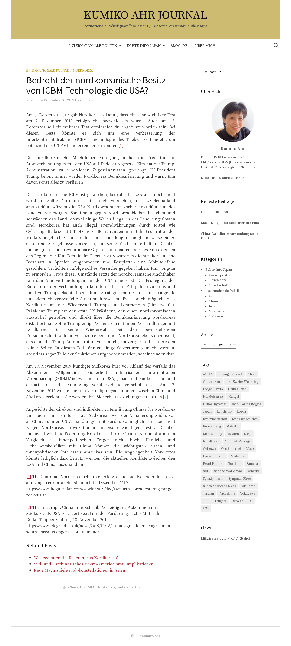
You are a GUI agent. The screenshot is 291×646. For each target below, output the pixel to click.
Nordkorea (83, 70)
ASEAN (208, 374)
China (73, 587)
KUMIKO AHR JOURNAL (145, 15)
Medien (233, 434)
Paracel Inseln (214, 456)
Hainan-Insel (237, 389)
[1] (121, 145)
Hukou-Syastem (215, 404)
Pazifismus (238, 456)
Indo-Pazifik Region (247, 404)
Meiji (247, 434)
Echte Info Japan (144, 45)
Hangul (233, 396)
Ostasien (216, 316)
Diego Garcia (213, 389)
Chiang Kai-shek (230, 374)
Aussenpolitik (219, 275)
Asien (213, 296)
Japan (213, 306)
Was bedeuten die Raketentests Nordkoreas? (76, 557)
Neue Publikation (214, 212)
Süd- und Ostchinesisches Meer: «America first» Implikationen (94, 564)
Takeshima (227, 493)
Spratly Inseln (213, 478)
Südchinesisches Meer (219, 486)
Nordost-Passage (238, 441)
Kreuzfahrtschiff (215, 419)
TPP (206, 501)
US (137, 587)
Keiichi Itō (224, 411)
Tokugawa (247, 493)
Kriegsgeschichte (245, 419)
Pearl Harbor (213, 464)
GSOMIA (87, 587)
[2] (165, 396)
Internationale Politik (93, 45)
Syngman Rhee (240, 478)
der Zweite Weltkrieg (242, 382)
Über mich (205, 45)
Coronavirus (212, 382)
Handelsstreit (213, 396)
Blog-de (179, 45)
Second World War (228, 471)
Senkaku (253, 471)
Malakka (232, 426)
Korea (241, 411)
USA (206, 508)
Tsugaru (221, 501)
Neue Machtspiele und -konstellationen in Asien (79, 570)
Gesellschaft (219, 285)
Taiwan (208, 493)
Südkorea (125, 587)
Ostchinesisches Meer (237, 449)
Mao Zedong (212, 434)
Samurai (252, 464)
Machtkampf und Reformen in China (230, 222)
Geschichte (218, 280)
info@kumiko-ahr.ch (228, 178)
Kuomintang (212, 426)
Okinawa (209, 449)
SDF (206, 471)
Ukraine (237, 501)
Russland (234, 464)
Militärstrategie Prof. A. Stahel (225, 538)
